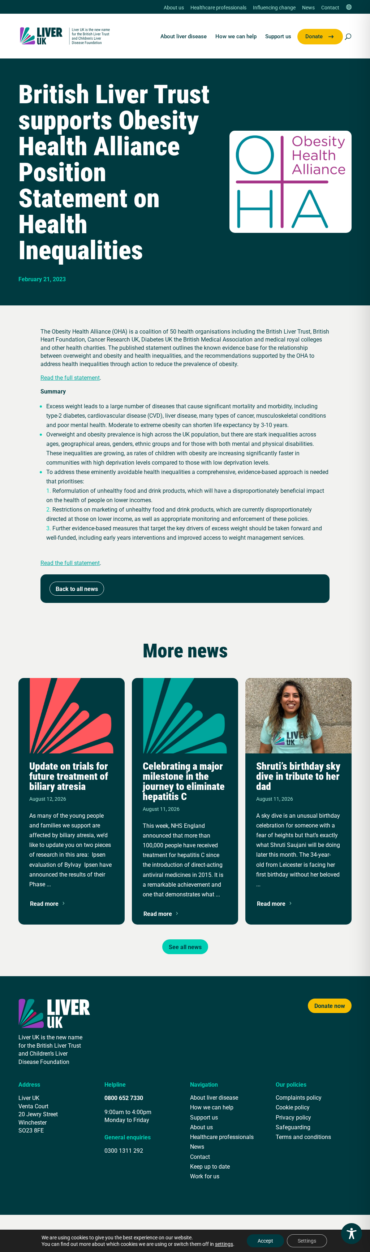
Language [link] (349, 8)
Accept (265, 1240)
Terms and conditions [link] (303, 1136)
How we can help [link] (236, 37)
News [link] (308, 8)
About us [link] (174, 8)
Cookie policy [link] (293, 1107)
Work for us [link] (204, 1176)
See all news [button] (185, 947)
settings (224, 1244)
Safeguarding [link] (293, 1127)
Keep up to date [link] (210, 1166)
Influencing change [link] (274, 8)
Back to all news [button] (77, 588)
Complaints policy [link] (299, 1097)
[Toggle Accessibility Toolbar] (351, 1233)
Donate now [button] (329, 1005)
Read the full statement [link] (70, 377)
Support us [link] (278, 37)
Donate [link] (314, 37)
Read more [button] (44, 903)
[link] (65, 35)
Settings (307, 1240)
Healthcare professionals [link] (218, 8)
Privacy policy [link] (293, 1117)
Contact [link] (330, 8)
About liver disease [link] (183, 37)
